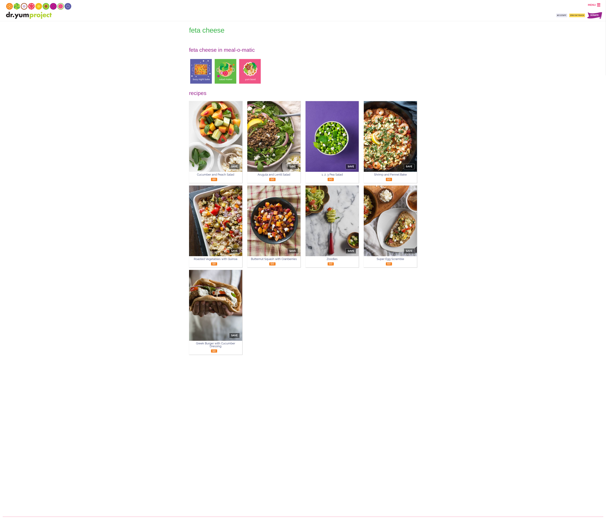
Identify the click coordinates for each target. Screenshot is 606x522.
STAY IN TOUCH (577, 15)
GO (214, 179)
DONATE (594, 15)
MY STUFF (561, 15)
